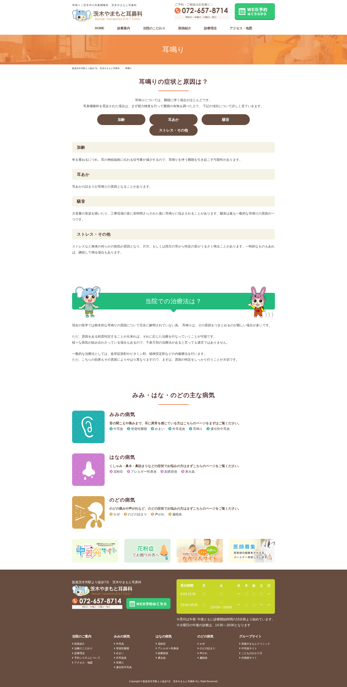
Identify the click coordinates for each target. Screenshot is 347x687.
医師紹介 (184, 28)
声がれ (159, 514)
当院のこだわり (154, 28)
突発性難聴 (138, 429)
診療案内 (123, 28)
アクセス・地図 (241, 28)
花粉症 (118, 471)
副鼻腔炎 (170, 471)
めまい (159, 429)
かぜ (116, 514)
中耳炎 (118, 429)
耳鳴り (197, 429)
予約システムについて (86, 657)
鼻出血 (189, 471)
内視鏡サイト (249, 657)
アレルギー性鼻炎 (143, 471)
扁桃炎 (176, 514)
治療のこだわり (83, 648)
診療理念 (210, 28)
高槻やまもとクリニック (255, 643)
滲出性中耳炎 (220, 429)
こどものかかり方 (251, 653)
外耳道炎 (178, 429)
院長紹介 (79, 643)
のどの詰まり (137, 514)
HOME (99, 28)
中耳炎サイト (249, 648)
